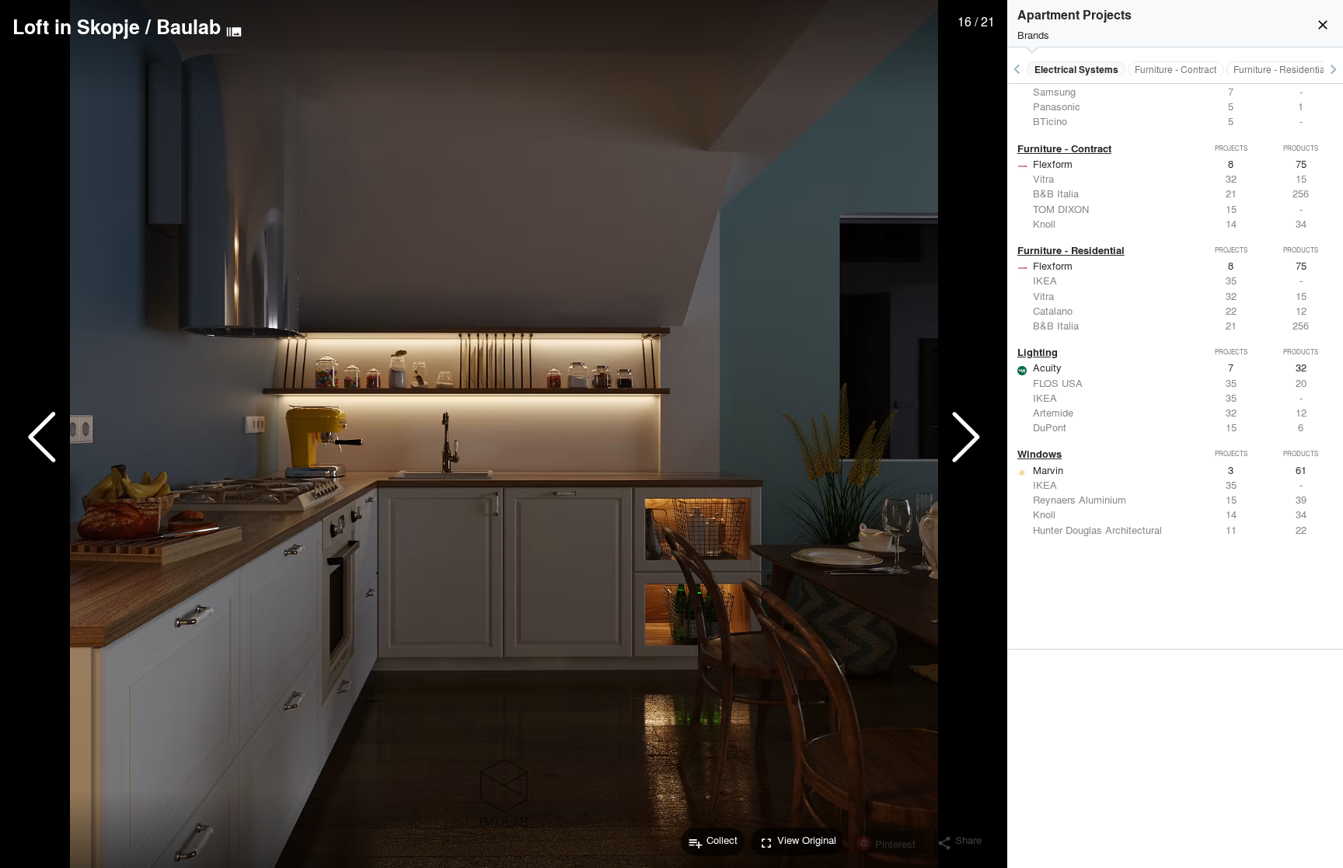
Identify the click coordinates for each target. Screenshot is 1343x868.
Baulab (188, 26)
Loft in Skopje (76, 26)
